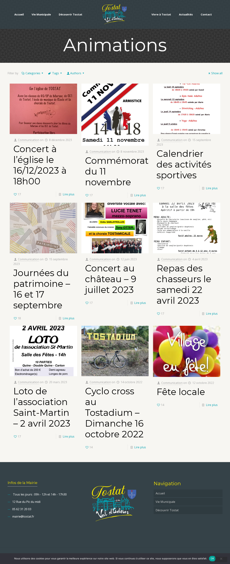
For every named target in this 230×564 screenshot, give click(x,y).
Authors (75, 73)
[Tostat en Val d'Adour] (115, 14)
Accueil (160, 493)
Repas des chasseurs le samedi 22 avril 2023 (184, 284)
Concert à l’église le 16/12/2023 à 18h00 (40, 165)
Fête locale (181, 391)
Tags (55, 73)
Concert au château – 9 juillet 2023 (110, 279)
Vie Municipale (165, 502)
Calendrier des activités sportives (184, 164)
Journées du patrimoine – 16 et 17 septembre (41, 289)
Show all (216, 73)
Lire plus (68, 194)
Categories (33, 73)
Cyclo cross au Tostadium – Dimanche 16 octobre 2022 (114, 413)
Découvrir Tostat (167, 510)
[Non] (221, 559)
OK (212, 558)
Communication (28, 140)
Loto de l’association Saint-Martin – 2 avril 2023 (41, 407)
